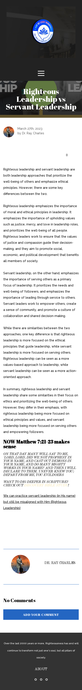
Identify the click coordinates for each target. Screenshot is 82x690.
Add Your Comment (41, 614)
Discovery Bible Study (46, 485)
